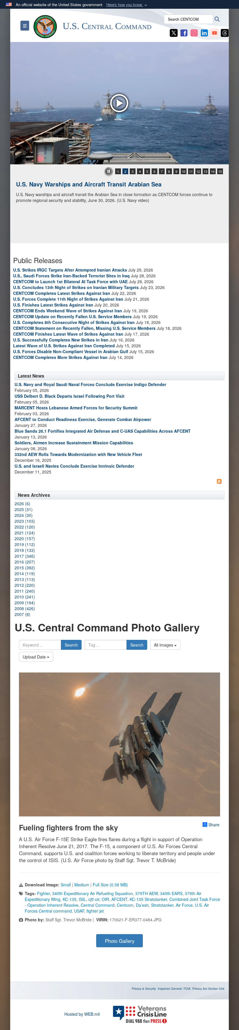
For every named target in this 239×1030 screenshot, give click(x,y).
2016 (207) (25, 562)
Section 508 (216, 989)
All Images (164, 645)
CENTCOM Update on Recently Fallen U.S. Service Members (72, 316)
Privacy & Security (144, 989)
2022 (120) (25, 527)
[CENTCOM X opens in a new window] (173, 32)
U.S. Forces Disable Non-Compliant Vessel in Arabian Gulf (70, 351)
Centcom (125, 905)
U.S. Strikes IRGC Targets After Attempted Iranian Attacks (70, 270)
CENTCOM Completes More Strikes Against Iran (60, 357)
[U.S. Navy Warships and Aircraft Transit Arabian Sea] (119, 103)
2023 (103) (25, 521)
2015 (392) (25, 568)
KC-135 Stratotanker (148, 899)
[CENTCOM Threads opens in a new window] (224, 32)
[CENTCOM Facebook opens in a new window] (184, 32)
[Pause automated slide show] (109, 171)
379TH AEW (146, 893)
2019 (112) (25, 544)
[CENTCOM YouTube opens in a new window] (214, 32)
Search (71, 645)
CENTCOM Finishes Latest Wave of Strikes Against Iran (68, 334)
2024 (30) (24, 515)
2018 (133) (25, 550)
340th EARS (171, 893)
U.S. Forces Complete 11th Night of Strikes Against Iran (68, 299)
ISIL (82, 899)
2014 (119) (25, 573)
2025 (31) (24, 509)
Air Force (184, 905)
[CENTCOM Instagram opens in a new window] (194, 32)
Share (213, 824)
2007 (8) (22, 614)
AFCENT (119, 899)
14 (213, 171)
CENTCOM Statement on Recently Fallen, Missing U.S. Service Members (84, 328)
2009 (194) (25, 602)
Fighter (43, 893)
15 (220, 171)
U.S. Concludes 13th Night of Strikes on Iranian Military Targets (76, 287)
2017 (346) (25, 556)
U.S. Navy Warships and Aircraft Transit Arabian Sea (88, 184)
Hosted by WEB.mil (82, 1014)
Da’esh (142, 905)
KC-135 (69, 899)
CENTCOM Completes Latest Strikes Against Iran (61, 293)
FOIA (187, 989)
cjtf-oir (93, 899)
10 (183, 171)
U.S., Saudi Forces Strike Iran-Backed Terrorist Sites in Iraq (71, 276)
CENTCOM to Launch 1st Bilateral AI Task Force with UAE (70, 281)
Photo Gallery (119, 940)
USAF (79, 911)
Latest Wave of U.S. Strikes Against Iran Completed (64, 345)
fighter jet (95, 911)
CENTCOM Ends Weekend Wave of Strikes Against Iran (67, 311)
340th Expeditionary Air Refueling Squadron (92, 893)
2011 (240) (25, 591)
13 (205, 171)
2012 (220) (25, 585)
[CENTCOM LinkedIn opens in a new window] (204, 32)
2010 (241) (25, 597)
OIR (105, 899)
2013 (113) (25, 579)
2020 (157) (25, 538)
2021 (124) (25, 533)
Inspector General (170, 989)
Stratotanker (162, 905)
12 (198, 171)
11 (191, 171)
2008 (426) (25, 608)
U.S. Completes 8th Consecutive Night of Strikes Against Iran (74, 322)
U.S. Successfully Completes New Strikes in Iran (60, 340)
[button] (127, 5)
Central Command (98, 905)
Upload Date (35, 657)
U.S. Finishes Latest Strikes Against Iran (53, 305)
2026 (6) (22, 503)
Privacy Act (199, 989)
